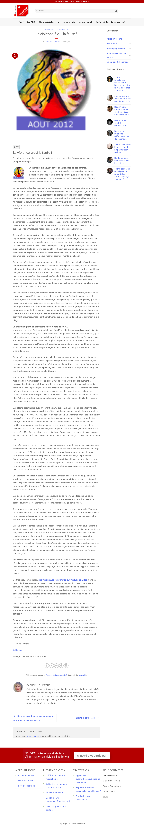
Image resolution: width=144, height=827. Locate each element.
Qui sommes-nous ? (118, 22)
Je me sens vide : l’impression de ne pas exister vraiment (122, 148)
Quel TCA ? (31, 22)
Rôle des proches (26, 786)
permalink (82, 675)
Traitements (112, 43)
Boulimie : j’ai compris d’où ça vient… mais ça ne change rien (121, 111)
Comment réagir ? (27, 775)
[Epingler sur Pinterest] (61, 665)
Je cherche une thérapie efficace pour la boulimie (122, 99)
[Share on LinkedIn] (66, 665)
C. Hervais (17, 650)
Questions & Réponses (117, 62)
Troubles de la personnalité (56, 30)
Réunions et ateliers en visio (49, 22)
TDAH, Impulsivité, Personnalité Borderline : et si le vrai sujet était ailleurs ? (122, 84)
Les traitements (69, 22)
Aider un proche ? (85, 22)
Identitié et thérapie (86, 718)
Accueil (21, 22)
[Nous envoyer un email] (105, 797)
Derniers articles (102, 22)
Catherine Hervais (53, 42)
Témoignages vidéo (116, 48)
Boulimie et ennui (54, 792)
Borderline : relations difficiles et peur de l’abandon (122, 135)
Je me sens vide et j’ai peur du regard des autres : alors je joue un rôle (122, 174)
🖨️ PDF (16, 147)
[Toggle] (130, 39)
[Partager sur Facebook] (47, 665)
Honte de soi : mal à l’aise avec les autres (122, 161)
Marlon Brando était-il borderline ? (121, 123)
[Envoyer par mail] (56, 665)
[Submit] (116, 11)
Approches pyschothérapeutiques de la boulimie (88, 779)
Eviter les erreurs (26, 780)
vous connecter (34, 736)
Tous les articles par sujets (116, 55)
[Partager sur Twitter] (51, 665)
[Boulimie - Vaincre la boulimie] (22, 11)
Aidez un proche (114, 39)
